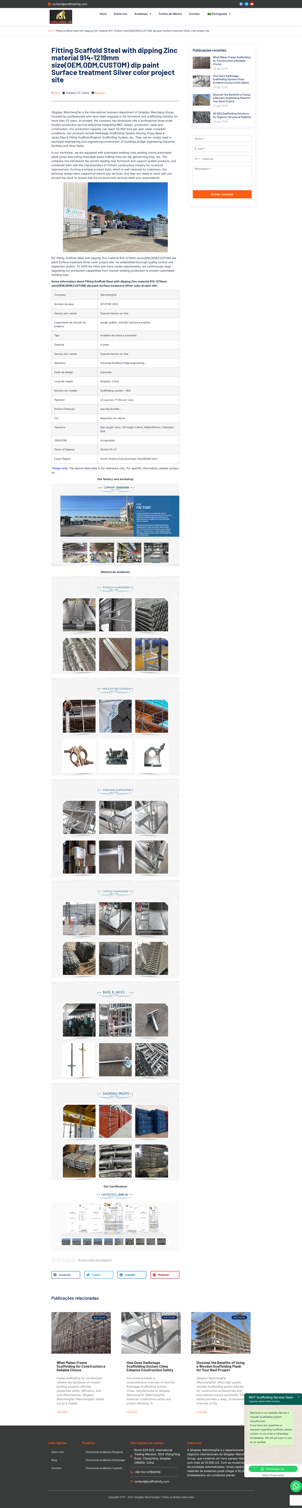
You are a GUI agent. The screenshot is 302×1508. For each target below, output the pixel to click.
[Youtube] (252, 4)
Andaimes (141, 14)
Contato (194, 14)
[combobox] (197, 159)
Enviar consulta (222, 194)
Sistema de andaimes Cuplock (104, 1468)
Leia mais (62, 1412)
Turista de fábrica (170, 14)
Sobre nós (120, 14)
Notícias (100, 92)
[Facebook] (241, 4)
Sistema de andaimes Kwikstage (105, 1460)
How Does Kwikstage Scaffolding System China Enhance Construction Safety (150, 1366)
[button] (65, 1275)
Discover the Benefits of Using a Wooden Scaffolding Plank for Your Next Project (220, 1366)
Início (103, 14)
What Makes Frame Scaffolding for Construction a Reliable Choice (81, 1366)
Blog (54, 1460)
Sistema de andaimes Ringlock (104, 1451)
